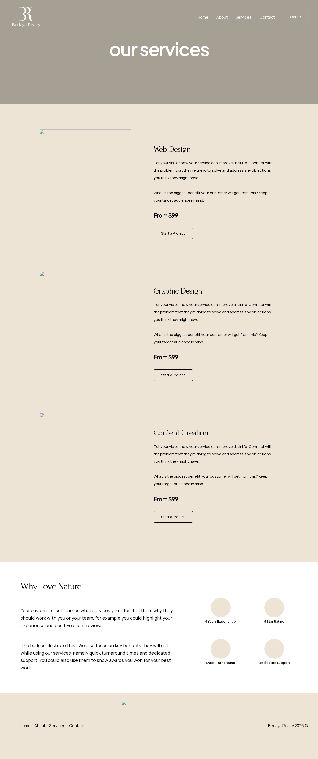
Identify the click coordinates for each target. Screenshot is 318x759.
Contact (267, 17)
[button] (296, 17)
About (222, 17)
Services (244, 17)
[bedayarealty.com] (26, 16)
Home (203, 17)
